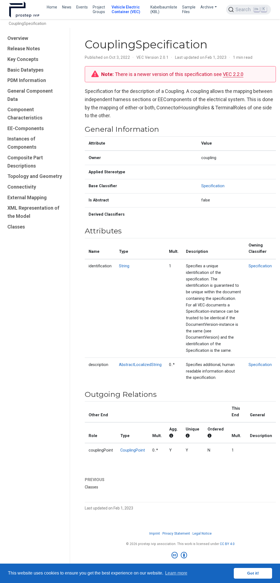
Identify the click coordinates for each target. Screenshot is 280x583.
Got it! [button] (253, 573)
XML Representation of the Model (33, 212)
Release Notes (23, 48)
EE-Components (25, 128)
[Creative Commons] (180, 555)
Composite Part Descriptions (25, 162)
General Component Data (30, 95)
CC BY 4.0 (227, 544)
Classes (16, 227)
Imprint (154, 533)
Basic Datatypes (25, 70)
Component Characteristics (24, 114)
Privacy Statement (176, 533)
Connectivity (21, 187)
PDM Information (26, 80)
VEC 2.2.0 (233, 74)
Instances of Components (21, 143)
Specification (212, 186)
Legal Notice (202, 533)
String (124, 266)
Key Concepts (22, 59)
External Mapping (27, 197)
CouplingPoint (132, 450)
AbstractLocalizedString (140, 364)
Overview (17, 38)
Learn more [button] (176, 573)
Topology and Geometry (34, 176)
